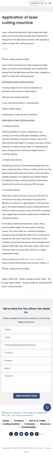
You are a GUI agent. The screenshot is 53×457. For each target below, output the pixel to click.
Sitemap (39, 448)
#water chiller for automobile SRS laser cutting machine (26, 284)
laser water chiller (33, 259)
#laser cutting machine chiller (32, 279)
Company (29, 423)
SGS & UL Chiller (37, 420)
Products (19, 420)
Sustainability (28, 427)
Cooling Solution (11, 423)
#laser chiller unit (10, 279)
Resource (45, 423)
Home (6, 420)
